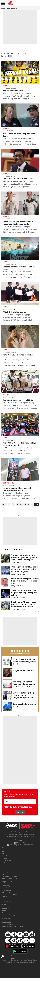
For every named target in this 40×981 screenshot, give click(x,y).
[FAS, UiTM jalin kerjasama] (20, 293)
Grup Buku (5, 897)
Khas (3, 865)
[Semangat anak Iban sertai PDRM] (20, 381)
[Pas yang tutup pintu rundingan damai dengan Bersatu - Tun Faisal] (7, 683)
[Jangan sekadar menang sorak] (7, 706)
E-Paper (4, 858)
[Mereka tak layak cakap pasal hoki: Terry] (20, 115)
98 (29, 505)
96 (21, 505)
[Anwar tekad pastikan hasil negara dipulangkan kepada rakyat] (5, 593)
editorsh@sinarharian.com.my (21, 845)
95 (17, 505)
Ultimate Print (6, 899)
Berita (3, 851)
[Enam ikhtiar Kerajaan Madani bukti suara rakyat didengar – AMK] (5, 582)
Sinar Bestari (6, 890)
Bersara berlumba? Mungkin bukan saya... (19, 268)
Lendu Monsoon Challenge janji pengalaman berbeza (17, 489)
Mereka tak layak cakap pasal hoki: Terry (19, 135)
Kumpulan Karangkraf (10, 894)
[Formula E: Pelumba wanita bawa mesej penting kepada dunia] (20, 203)
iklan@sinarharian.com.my (12, 926)
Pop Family (5, 892)
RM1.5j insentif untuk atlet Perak (17, 179)
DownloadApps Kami (15, 957)
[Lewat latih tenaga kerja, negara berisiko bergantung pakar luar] (7, 695)
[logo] (12, 826)
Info (3, 913)
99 (32, 505)
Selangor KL (8, 483)
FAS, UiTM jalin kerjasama (14, 312)
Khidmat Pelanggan (9, 915)
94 (13, 505)
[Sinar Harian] (10, 3)
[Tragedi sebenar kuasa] (7, 672)
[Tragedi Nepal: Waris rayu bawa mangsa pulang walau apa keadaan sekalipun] (5, 558)
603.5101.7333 (21, 843)
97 (25, 505)
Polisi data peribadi (25, 808)
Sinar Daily (5, 886)
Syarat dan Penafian (9, 876)
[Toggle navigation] (3, 2)
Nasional (7, 395)
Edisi (3, 854)
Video (3, 862)
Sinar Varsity (6, 901)
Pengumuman (7, 908)
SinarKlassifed (7, 924)
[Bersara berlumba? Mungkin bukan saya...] (20, 248)
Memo (3, 910)
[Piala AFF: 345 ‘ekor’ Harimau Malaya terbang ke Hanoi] (20, 424)
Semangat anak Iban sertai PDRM (18, 400)
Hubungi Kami (7, 872)
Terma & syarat (9, 808)
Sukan (6, 85)
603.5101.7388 (21, 840)
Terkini (7, 549)
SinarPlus (5, 888)
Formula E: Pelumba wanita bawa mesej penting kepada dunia (18, 223)
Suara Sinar (6, 860)
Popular (18, 549)
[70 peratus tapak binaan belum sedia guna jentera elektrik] (7, 661)
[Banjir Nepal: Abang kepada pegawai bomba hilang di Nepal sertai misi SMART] (5, 605)
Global (4, 856)
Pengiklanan (6, 922)
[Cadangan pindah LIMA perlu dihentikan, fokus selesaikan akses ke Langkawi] (5, 570)
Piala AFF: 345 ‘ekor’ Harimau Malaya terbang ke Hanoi (19, 444)
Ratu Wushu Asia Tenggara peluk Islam (18, 356)
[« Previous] (3, 504)
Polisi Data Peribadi (9, 878)
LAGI (36, 612)
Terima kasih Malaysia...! (14, 91)
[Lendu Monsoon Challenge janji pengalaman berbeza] (20, 469)
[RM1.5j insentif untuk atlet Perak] (20, 160)
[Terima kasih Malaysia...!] (20, 72)
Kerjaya (4, 874)
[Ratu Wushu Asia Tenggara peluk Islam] (20, 336)
